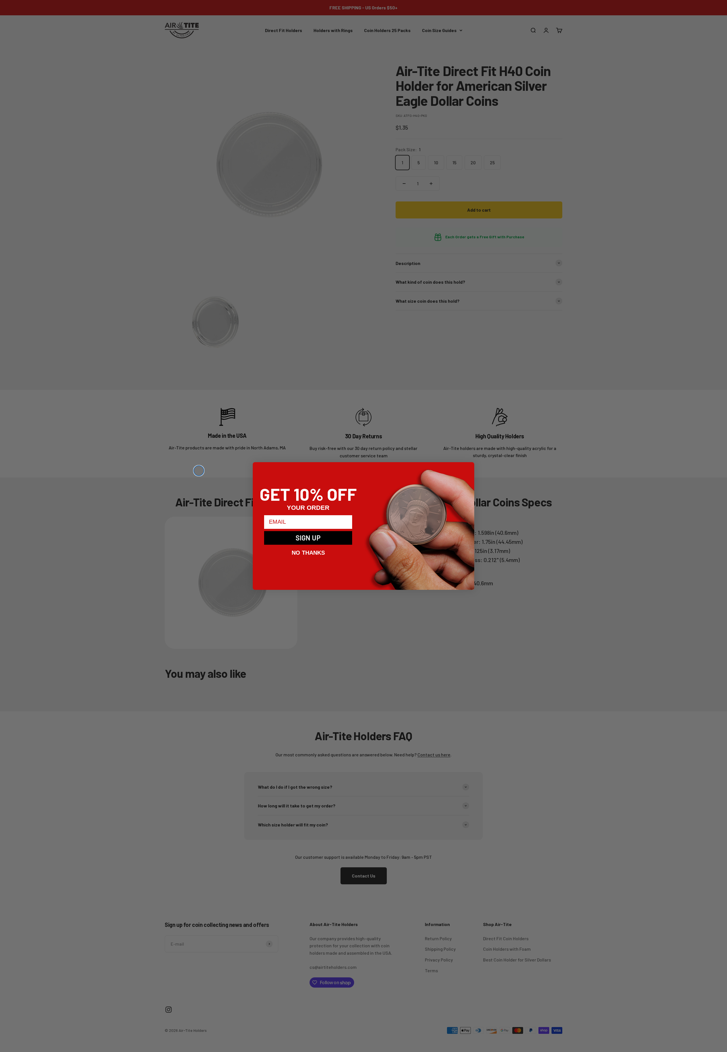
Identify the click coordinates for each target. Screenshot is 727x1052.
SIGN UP (308, 538)
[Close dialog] (199, 471)
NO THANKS (308, 553)
